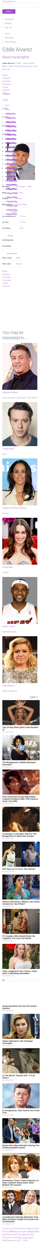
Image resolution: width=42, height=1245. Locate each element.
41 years (19, 193)
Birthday (8, 23)
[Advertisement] (21, 309)
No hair (19, 264)
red (6, 181)
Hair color (6, 69)
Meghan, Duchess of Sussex (14, 508)
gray (7, 164)
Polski (14, 1234)
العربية (30, 1237)
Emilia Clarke (7, 567)
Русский (5, 1237)
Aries (7, 105)
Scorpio (19, 198)
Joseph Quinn (8, 448)
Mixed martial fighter (15, 57)
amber (7, 130)
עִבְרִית (18, 1237)
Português (22, 1234)
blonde (8, 147)
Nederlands (7, 1234)
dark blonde (10, 156)
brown (7, 151)
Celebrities (9, 19)
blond (7, 143)
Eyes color (33, 66)
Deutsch (22, 1228)
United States (21, 204)
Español (35, 1228)
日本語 (30, 1231)
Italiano (24, 1231)
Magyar (17, 1231)
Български (7, 1228)
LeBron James (8, 626)
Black (18, 258)
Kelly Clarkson (8, 685)
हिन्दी (11, 1231)
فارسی (24, 1237)
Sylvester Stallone (10, 392)
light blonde (9, 168)
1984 (29, 187)
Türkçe (13, 1237)
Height (11, 66)
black (7, 139)
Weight (17, 66)
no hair (7, 177)
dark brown (9, 160)
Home (7, 33)
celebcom (9, 1)
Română (30, 1234)
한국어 (36, 1231)
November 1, (21, 187)
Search (9, 11)
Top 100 (8, 28)
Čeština (15, 1228)
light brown (9, 172)
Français (5, 1231)
